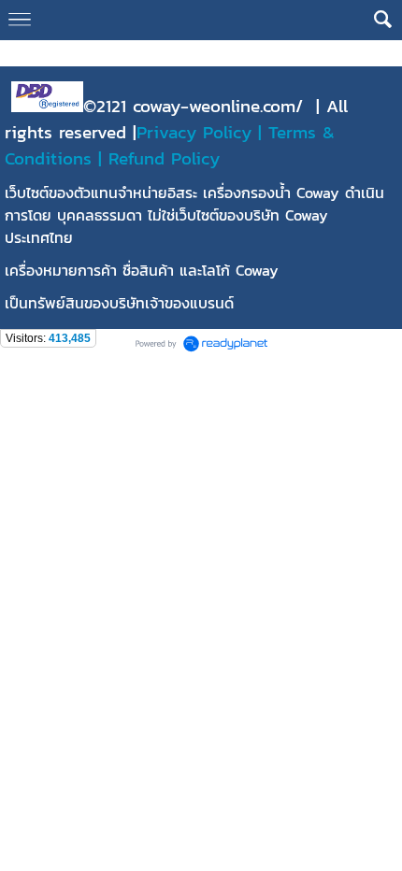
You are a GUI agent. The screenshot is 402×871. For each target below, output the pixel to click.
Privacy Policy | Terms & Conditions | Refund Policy (170, 145)
